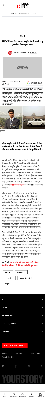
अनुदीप (7, 284)
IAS (6, 272)
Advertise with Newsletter (14, 345)
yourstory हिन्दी (20, 53)
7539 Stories (33, 53)
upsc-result (25, 278)
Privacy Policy (35, 353)
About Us (5, 353)
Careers (19, 353)
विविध (21, 36)
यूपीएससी (8, 278)
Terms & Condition (8, 357)
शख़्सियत (20, 272)
